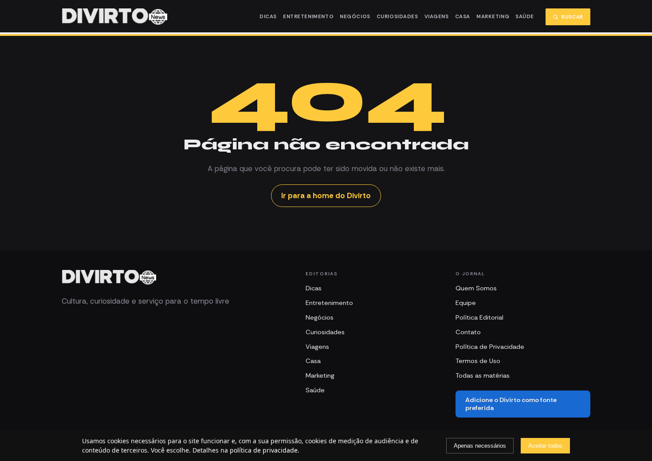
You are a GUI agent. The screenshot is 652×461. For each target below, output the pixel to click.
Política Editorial (479, 317)
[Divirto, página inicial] (114, 16)
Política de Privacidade (490, 347)
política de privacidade (264, 450)
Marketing (492, 16)
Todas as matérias (483, 375)
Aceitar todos (545, 445)
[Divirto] (109, 277)
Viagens (436, 16)
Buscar (572, 17)
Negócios (355, 16)
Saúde (524, 16)
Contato (468, 332)
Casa (462, 16)
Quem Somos (476, 288)
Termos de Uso (478, 361)
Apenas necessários (480, 445)
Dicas (268, 16)
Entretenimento (308, 16)
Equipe (466, 303)
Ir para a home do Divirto (326, 195)
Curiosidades (397, 16)
